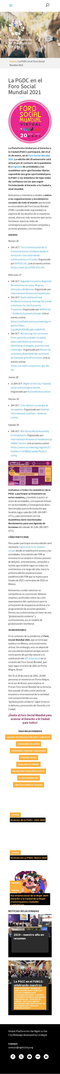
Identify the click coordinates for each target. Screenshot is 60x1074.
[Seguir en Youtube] (29, 1056)
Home (13, 61)
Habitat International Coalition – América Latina (30, 413)
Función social (28, 757)
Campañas (15, 883)
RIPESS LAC (21, 263)
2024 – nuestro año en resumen (29, 936)
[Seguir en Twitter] (21, 1056)
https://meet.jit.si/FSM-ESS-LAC (28, 267)
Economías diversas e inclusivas (28, 750)
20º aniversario (32, 658)
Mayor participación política (28, 771)
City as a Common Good (25, 992)
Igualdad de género (28, 764)
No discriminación (28, 778)
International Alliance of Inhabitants (30, 293)
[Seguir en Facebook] (12, 1056)
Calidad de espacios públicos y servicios (28, 737)
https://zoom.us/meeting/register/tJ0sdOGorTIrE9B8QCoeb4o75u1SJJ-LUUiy (31, 451)
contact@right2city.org (20, 1047)
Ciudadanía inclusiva (29, 744)
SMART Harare (18, 443)
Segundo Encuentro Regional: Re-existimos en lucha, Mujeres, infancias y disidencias (31, 285)
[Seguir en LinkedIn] (46, 1056)
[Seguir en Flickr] (37, 1056)
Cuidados (39, 995)
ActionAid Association (39, 391)
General (15, 815)
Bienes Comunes (22, 988)
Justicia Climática (31, 1001)
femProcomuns (34, 357)
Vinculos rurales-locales (28, 784)
